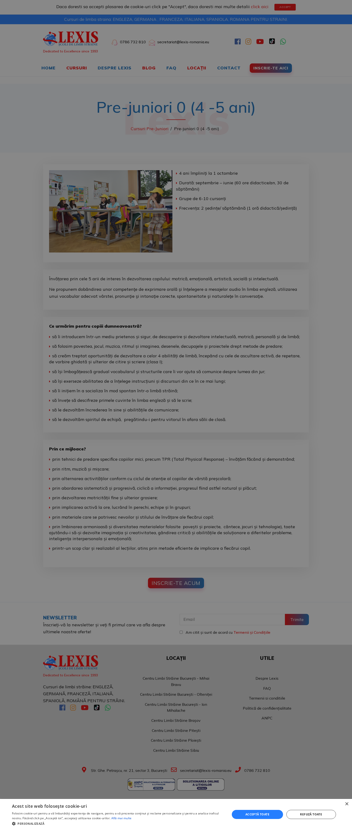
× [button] (346, 804)
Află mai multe (121, 818)
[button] (118, 823)
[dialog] (176, 814)
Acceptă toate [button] (257, 814)
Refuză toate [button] (311, 814)
